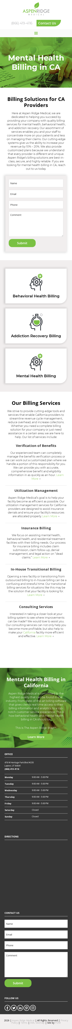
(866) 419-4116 (21, 23)
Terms (23, 1022)
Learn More (49, 516)
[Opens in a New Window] (7, 1006)
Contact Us (47, 23)
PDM (58, 1022)
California (29, 632)
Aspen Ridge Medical (23, 1020)
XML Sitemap (37, 1022)
